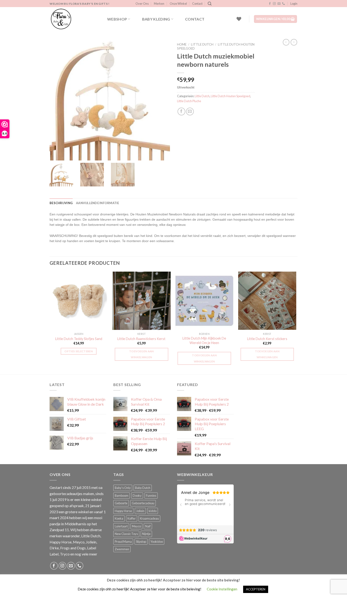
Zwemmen (122, 549)
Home (181, 44)
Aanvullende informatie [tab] (97, 203)
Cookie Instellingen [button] (222, 589)
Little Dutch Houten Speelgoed (230, 96)
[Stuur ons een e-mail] (279, 3)
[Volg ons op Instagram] (274, 3)
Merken (159, 3)
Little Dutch (202, 44)
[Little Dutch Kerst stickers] (267, 301)
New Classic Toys (126, 534)
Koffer (131, 518)
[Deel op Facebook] (181, 111)
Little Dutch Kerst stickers (267, 339)
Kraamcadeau (149, 518)
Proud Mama (123, 541)
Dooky (137, 495)
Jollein (140, 511)
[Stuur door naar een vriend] (190, 111)
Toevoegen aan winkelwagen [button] (141, 354)
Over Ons (142, 3)
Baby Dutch (142, 488)
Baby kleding (156, 19)
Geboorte (121, 503)
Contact (197, 3)
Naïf (148, 526)
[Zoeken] (210, 3)
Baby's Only (123, 488)
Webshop (117, 19)
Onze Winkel (178, 3)
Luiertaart (121, 526)
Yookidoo (156, 541)
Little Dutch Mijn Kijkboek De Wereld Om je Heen (204, 340)
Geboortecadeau (143, 503)
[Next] (296, 322)
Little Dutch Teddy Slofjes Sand (78, 339)
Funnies (151, 495)
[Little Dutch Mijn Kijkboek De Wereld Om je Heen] (204, 301)
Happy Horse (123, 511)
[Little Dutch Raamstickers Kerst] (141, 301)
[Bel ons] (283, 3)
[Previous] (49, 322)
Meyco (136, 526)
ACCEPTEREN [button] (255, 589)
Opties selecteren (78, 351)
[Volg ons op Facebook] (269, 3)
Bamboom (121, 495)
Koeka (119, 518)
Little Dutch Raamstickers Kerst (141, 339)
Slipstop (141, 541)
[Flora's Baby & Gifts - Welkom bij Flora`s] (73, 19)
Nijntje (146, 534)
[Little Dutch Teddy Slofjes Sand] (79, 301)
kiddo (153, 511)
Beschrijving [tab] (61, 203)
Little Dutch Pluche (189, 101)
